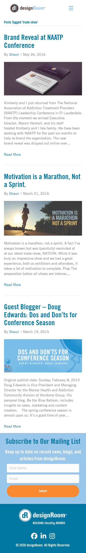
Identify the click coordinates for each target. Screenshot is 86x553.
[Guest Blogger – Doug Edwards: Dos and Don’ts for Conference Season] (43, 355)
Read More (12, 154)
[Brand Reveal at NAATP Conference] (43, 78)
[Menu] (71, 8)
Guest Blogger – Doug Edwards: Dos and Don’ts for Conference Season (40, 315)
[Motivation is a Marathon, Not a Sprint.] (43, 218)
